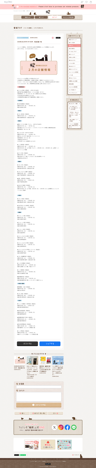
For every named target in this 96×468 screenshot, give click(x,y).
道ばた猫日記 (72, 48)
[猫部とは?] (27, 17)
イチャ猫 (71, 75)
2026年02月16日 (32, 372)
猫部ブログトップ (72, 39)
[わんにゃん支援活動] (68, 17)
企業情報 (64, 461)
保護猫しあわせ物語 (73, 81)
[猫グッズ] (41, 17)
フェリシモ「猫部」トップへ (35, 461)
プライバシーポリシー (51, 461)
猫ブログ (28, 10)
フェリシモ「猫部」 (22, 10)
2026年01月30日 (45, 369)
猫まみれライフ (72, 66)
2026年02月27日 (19, 368)
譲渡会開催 (71, 84)
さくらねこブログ (72, 51)
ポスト (59, 37)
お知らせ (32, 10)
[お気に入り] (86, 2)
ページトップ (77, 455)
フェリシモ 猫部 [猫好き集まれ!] (48, 12)
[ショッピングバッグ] (91, 2)
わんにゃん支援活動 (73, 86)
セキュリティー (58, 461)
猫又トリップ (72, 54)
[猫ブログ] (54, 17)
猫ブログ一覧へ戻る (39, 413)
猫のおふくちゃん (72, 78)
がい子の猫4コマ (72, 89)
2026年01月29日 (57, 371)
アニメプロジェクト (73, 92)
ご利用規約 (44, 461)
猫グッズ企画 (72, 42)
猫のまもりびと (72, 60)
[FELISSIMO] (48, 463)
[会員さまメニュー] (82, 2)
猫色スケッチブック (73, 69)
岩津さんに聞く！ (72, 57)
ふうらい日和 (72, 63)
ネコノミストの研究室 (73, 72)
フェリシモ (15, 10)
